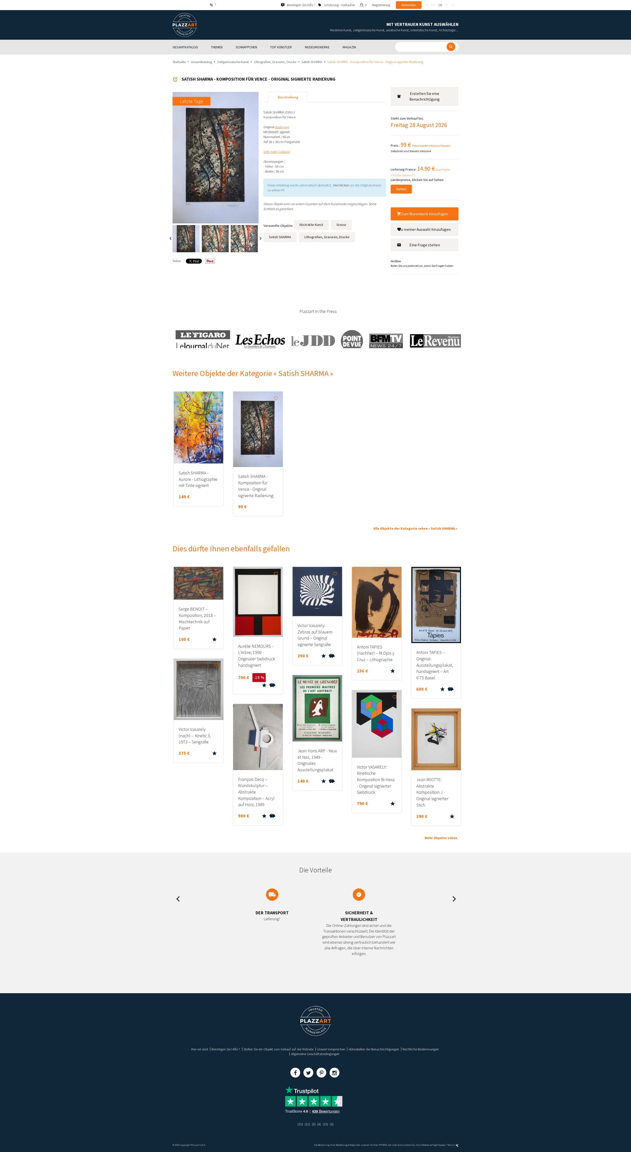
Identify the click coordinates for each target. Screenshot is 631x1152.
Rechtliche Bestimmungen (421, 1049)
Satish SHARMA (311, 62)
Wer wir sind (199, 1049)
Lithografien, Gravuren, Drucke (275, 62)
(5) (314, 1124)
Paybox (441, 1145)
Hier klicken (341, 185)
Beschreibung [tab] (288, 97)
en (433, 5)
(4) (319, 1124)
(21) (307, 1124)
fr (426, 5)
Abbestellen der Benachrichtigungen (374, 1049)
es (453, 5)
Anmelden (408, 5)
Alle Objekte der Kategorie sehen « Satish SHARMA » (415, 528)
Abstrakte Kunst (311, 224)
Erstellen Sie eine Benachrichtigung (424, 96)
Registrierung (381, 5)
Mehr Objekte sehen (441, 838)
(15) (300, 1124)
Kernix (451, 1145)
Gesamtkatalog (201, 62)
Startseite (179, 62)
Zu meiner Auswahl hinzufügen (425, 229)
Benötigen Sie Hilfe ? (225, 1049)
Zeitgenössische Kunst (233, 62)
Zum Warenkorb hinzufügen (424, 213)
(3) (331, 1124)
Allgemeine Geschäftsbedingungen (315, 1054)
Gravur (341, 224)
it (447, 5)
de (440, 5)
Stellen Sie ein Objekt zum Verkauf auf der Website (279, 1049)
